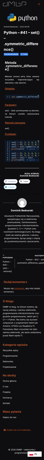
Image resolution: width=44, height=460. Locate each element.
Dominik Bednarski (11, 27)
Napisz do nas (9, 417)
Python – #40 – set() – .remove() (8, 264)
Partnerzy (7, 398)
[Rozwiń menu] (39, 4)
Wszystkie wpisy (10, 350)
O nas (5, 386)
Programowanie (11, 54)
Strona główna (9, 381)
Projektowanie (9, 367)
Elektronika (8, 361)
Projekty (6, 392)
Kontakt (6, 403)
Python (24, 54)
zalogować (19, 288)
